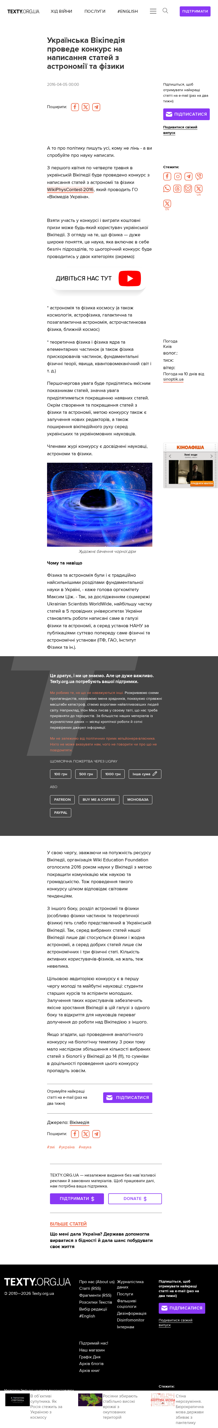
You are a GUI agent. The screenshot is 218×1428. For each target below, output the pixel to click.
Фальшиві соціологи (126, 1303)
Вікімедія (79, 1122)
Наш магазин (92, 1350)
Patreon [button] (62, 799)
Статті (84, 1288)
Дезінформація (131, 1313)
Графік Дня (89, 1357)
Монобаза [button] (137, 799)
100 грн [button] (60, 774)
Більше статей (68, 1224)
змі (52, 1147)
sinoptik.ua (173, 379)
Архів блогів (91, 1363)
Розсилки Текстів (95, 1302)
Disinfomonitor (130, 1320)
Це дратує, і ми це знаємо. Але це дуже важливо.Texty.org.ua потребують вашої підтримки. (102, 678)
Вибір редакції (93, 1309)
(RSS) (96, 1288)
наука (86, 1147)
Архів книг (89, 1370)
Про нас (87, 1281)
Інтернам (125, 1327)
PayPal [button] (60, 812)
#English (87, 1316)
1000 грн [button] (113, 774)
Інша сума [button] (141, 774)
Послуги (125, 1294)
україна (68, 1147)
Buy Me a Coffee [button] (99, 799)
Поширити (57, 106)
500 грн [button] (86, 774)
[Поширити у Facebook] (75, 107)
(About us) (105, 1281)
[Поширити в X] (86, 107)
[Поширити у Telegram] (96, 107)
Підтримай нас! (93, 1343)
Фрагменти (90, 1295)
